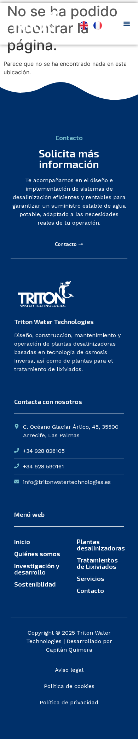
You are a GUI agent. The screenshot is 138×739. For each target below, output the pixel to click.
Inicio (22, 541)
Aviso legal (69, 669)
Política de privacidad (69, 702)
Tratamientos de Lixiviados (97, 563)
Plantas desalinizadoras (100, 545)
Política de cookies (69, 686)
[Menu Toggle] (126, 23)
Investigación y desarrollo (36, 569)
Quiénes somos (37, 554)
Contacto (90, 590)
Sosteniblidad (35, 584)
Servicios (90, 578)
